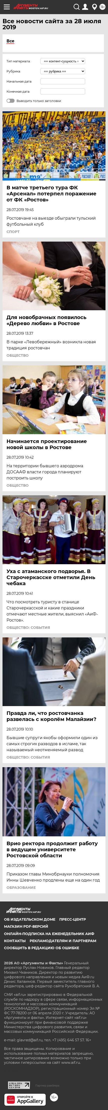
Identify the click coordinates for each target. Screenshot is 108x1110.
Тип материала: (19, 61)
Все (10, 41)
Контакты (15, 941)
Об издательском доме (29, 919)
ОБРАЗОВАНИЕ (21, 887)
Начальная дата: (19, 81)
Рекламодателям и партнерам (63, 941)
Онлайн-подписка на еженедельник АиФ (49, 934)
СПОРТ (13, 232)
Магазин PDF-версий (26, 926)
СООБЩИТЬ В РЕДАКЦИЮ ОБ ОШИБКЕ (41, 948)
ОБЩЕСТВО (18, 355)
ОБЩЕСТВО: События (28, 627)
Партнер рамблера (47, 1085)
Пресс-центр (72, 919)
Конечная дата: (18, 91)
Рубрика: (14, 71)
